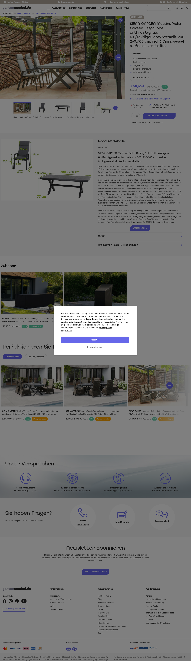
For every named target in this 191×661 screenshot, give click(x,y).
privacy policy (105, 327)
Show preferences (95, 347)
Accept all (95, 340)
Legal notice (66, 330)
